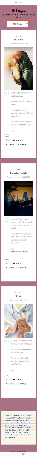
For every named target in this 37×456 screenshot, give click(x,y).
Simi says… (18, 10)
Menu (20, 2)
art (18, 169)
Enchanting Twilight (18, 172)
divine (18, 36)
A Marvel (18, 39)
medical (18, 292)
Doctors (18, 295)
